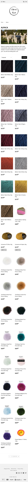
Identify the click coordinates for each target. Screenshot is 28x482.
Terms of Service (13, 470)
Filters (24, 57)
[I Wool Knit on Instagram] (21, 473)
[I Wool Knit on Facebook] (16, 473)
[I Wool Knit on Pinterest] (19, 473)
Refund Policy (13, 468)
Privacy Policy (20, 468)
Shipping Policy (7, 468)
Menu (4, 1)
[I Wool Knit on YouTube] (23, 473)
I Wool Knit (14, 476)
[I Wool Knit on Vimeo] (25, 473)
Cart (26, 1)
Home (2, 22)
